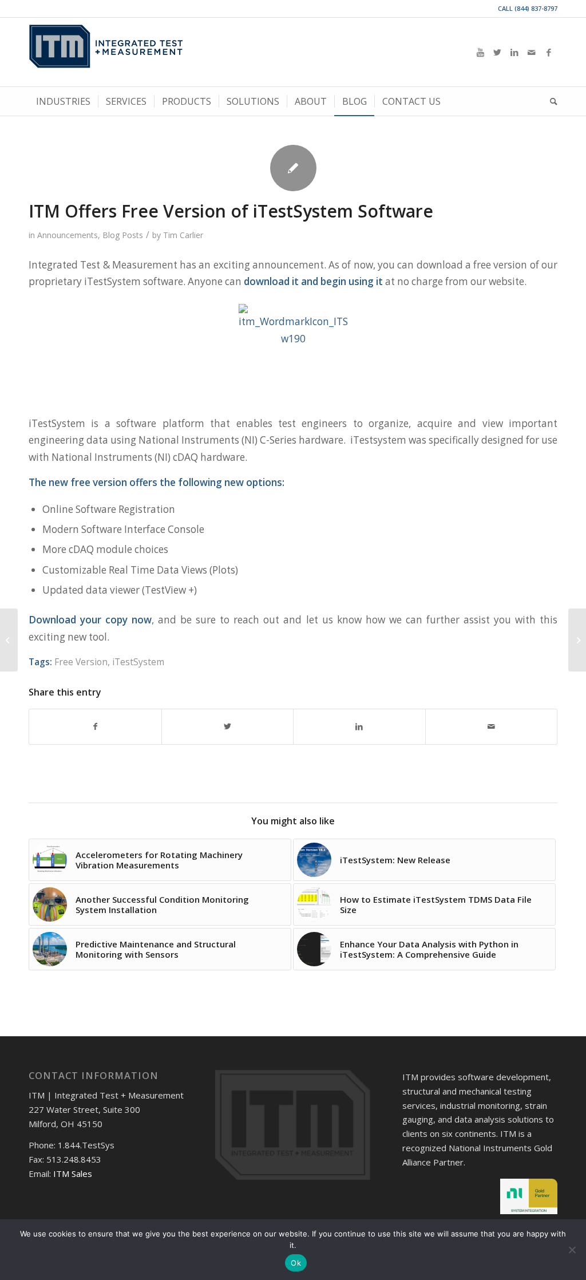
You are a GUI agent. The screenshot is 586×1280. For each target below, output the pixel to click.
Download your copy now (90, 619)
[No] (571, 1249)
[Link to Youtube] (480, 52)
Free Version (81, 661)
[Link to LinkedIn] (514, 52)
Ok (296, 1262)
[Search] (550, 101)
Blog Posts (122, 235)
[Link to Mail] (531, 52)
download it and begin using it (313, 281)
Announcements (67, 235)
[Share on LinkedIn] (359, 726)
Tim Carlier (183, 235)
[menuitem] (63, 101)
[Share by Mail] (491, 726)
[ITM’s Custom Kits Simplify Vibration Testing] (9, 640)
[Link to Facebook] (548, 52)
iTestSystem (138, 661)
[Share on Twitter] (228, 726)
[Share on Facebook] (95, 726)
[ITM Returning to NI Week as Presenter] (577, 640)
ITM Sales (72, 1173)
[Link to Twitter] (497, 52)
